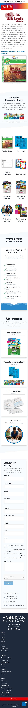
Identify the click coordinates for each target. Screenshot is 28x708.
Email (6, 491)
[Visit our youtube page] (19, 629)
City (5, 530)
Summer (15, 554)
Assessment (9, 554)
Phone (6, 523)
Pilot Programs (22, 554)
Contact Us (14, 699)
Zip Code (7, 499)
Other (21, 558)
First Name (8, 476)
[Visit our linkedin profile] (16, 629)
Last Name (8, 483)
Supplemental (16, 549)
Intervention (23, 549)
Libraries (8, 558)
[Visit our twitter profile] (14, 629)
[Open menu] (26, 6)
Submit (8, 583)
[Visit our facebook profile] (9, 629)
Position (7, 508)
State (6, 538)
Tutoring (15, 558)
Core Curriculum (8, 550)
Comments (7, 561)
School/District (10, 515)
